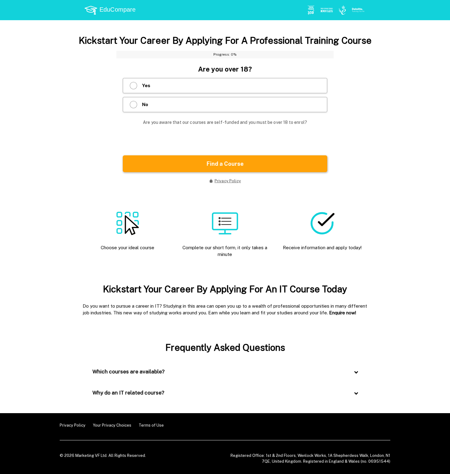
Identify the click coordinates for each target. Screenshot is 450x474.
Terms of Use (151, 425)
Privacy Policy (72, 425)
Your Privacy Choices (112, 425)
